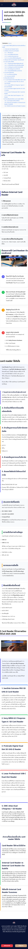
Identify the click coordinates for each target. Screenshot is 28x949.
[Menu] (2, 4)
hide (10, 43)
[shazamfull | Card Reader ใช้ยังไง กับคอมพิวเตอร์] (14, 4)
